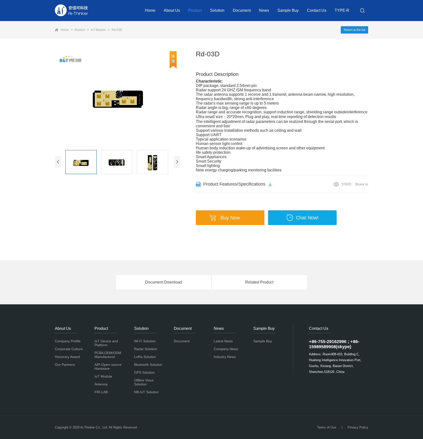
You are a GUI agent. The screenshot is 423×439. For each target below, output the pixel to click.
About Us (172, 10)
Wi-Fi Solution (145, 341)
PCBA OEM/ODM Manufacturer (107, 355)
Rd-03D (117, 30)
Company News (226, 349)
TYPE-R (342, 10)
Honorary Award (67, 357)
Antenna (100, 384)
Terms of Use (326, 427)
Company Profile (68, 341)
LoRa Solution (145, 357)
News (264, 10)
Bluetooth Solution (148, 365)
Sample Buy (288, 10)
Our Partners (65, 365)
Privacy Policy (358, 427)
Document (242, 10)
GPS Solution (144, 372)
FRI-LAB (101, 392)
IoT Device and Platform (106, 343)
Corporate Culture (69, 349)
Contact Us (316, 10)
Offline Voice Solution (143, 382)
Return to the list (354, 30)
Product (195, 10)
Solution (217, 10)
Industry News (225, 357)
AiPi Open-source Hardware (108, 366)
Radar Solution (145, 349)
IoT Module (98, 30)
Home (150, 10)
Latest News (223, 341)
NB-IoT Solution (146, 392)
